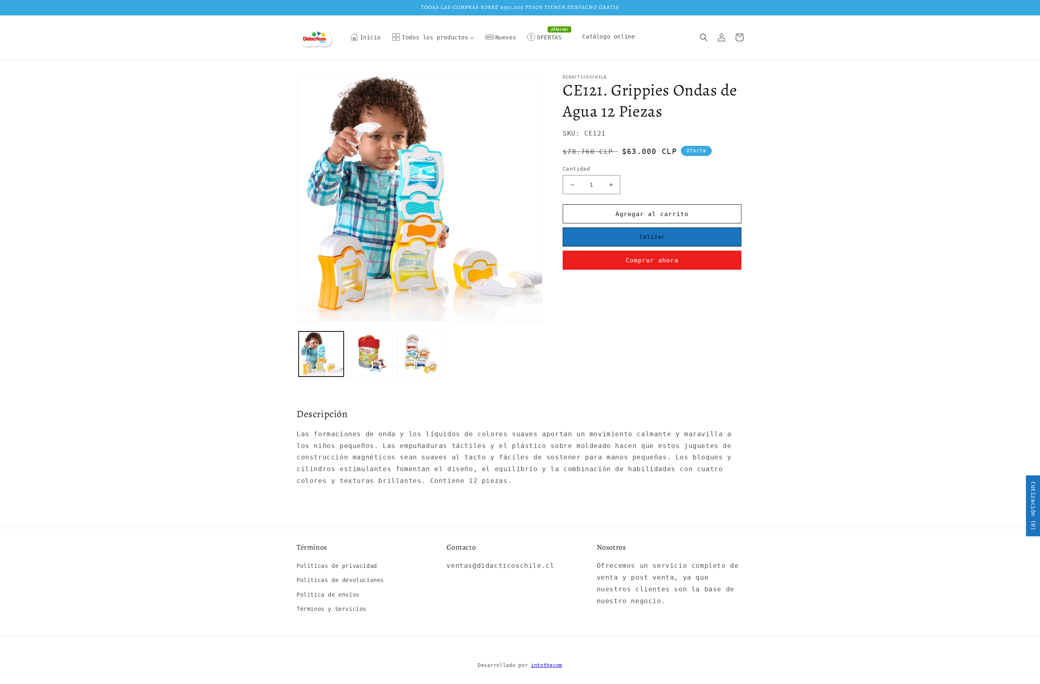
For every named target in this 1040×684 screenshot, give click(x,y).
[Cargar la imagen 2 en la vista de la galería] (370, 354)
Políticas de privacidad (337, 566)
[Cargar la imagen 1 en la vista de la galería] (321, 354)
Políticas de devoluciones (340, 580)
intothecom (546, 665)
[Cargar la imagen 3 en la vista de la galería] (419, 354)
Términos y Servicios (331, 609)
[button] (704, 37)
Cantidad (576, 169)
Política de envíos (328, 594)
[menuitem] (365, 37)
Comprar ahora (652, 260)
